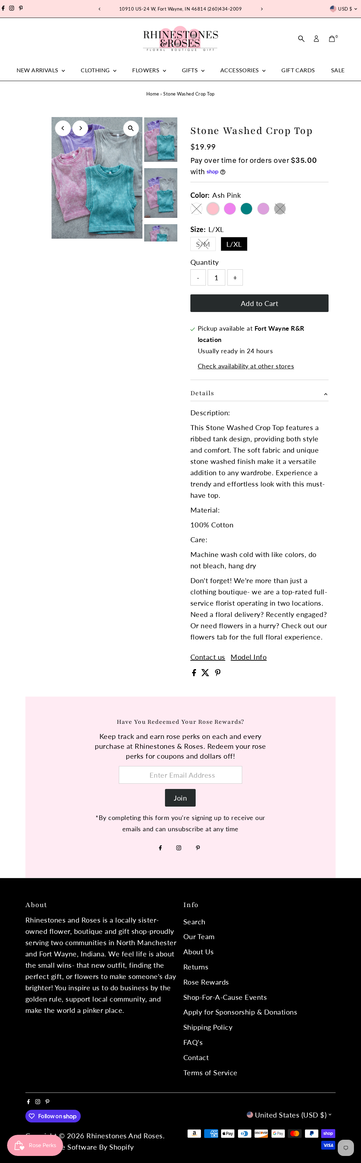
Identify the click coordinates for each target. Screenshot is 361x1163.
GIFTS (190, 70)
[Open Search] (301, 39)
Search (194, 921)
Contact (196, 1057)
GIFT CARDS (298, 70)
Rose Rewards (206, 982)
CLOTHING (96, 70)
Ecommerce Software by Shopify (80, 1147)
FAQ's (193, 1042)
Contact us (207, 656)
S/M (206, 245)
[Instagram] (11, 8)
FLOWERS (146, 70)
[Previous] (100, 9)
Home (152, 94)
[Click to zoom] (131, 128)
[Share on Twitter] (206, 673)
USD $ (345, 9)
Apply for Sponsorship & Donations (240, 1012)
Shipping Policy (208, 1027)
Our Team (199, 936)
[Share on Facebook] (195, 673)
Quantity (204, 262)
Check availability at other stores (246, 366)
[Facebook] (3, 8)
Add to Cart (260, 303)
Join (180, 798)
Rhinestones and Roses (124, 1135)
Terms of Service (210, 1072)
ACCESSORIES (240, 70)
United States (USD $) (291, 1114)
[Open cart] (332, 39)
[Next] (261, 9)
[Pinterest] (21, 8)
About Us (198, 951)
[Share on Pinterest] (218, 673)
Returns (196, 966)
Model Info (249, 656)
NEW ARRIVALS (38, 70)
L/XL (234, 244)
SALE (338, 70)
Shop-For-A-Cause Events (225, 997)
